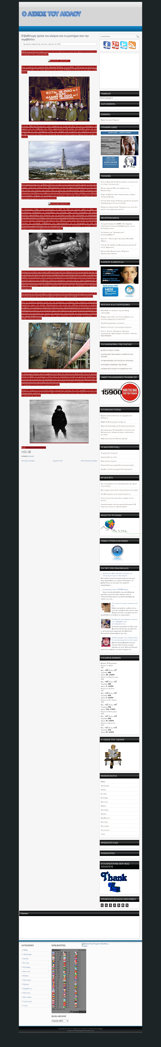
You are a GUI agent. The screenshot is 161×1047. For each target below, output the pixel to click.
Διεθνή (103, 790)
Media (103, 782)
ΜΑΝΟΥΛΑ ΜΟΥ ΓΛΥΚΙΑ (110, 350)
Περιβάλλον (105, 818)
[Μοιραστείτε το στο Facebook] (29, 452)
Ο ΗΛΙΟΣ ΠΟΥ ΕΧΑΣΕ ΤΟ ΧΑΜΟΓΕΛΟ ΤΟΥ (116, 369)
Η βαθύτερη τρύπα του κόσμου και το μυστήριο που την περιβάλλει (55, 37)
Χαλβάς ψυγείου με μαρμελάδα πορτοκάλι (116, 469)
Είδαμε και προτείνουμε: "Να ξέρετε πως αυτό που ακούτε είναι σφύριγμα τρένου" (119, 208)
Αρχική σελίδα (58, 461)
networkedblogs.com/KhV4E (36, 447)
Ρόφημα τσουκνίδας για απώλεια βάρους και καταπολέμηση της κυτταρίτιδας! (117, 318)
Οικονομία (104, 810)
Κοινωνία (104, 802)
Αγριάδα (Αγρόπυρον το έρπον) (112, 323)
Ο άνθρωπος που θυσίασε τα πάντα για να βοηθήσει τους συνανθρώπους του (124, 621)
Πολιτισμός (105, 826)
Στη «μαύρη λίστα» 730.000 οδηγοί (115, 589)
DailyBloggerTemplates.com (84, 1030)
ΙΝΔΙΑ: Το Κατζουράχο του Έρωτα (113, 422)
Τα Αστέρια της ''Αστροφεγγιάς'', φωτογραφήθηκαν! (113, 233)
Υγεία (103, 834)
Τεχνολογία (105, 830)
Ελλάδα (104, 794)
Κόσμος (31, 456)
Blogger (100, 1029)
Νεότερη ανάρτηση (27, 461)
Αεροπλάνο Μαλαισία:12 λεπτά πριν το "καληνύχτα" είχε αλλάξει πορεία (117, 574)
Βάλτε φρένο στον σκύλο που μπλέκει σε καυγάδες (119, 490)
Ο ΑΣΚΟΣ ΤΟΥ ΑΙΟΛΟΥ (79, 1029)
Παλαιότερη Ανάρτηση (89, 461)
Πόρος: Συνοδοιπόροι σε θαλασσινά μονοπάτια (118, 426)
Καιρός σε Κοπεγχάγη (109, 712)
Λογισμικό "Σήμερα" (112, 120)
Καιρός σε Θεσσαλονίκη (109, 677)
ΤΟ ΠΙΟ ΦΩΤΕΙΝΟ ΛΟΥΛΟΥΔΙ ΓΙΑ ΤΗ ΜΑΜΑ (117, 361)
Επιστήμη (104, 798)
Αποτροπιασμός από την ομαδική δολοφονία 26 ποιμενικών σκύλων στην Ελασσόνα (118, 505)
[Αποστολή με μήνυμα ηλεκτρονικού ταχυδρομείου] (22, 452)
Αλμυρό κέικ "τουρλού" (109, 453)
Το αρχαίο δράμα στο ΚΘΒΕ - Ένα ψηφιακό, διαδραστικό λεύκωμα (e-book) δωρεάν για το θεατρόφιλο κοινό (118, 226)
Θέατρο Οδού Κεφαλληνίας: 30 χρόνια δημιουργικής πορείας (115, 252)
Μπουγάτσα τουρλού (108, 461)
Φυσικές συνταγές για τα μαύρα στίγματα (116, 327)
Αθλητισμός (105, 786)
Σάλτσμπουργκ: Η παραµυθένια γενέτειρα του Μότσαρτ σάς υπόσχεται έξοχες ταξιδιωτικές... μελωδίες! (118, 432)
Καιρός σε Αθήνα (107, 665)
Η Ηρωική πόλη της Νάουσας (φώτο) (114, 438)
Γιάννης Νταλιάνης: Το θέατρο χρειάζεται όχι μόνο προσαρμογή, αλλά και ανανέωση (119, 202)
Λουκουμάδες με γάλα (109, 457)
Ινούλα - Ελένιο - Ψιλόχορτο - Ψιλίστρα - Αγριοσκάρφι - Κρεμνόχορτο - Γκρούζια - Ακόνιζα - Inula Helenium (119, 333)
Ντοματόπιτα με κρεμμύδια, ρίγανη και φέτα (117, 465)
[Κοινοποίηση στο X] (27, 452)
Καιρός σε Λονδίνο (107, 688)
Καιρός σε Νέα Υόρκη (108, 700)
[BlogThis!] (25, 452)
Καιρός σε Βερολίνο (108, 723)
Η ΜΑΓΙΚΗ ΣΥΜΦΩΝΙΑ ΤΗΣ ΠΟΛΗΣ (114, 365)
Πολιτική (104, 822)
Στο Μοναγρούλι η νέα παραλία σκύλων (116, 494)
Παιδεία (104, 814)
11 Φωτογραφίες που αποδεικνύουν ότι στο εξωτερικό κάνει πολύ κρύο (125, 639)
